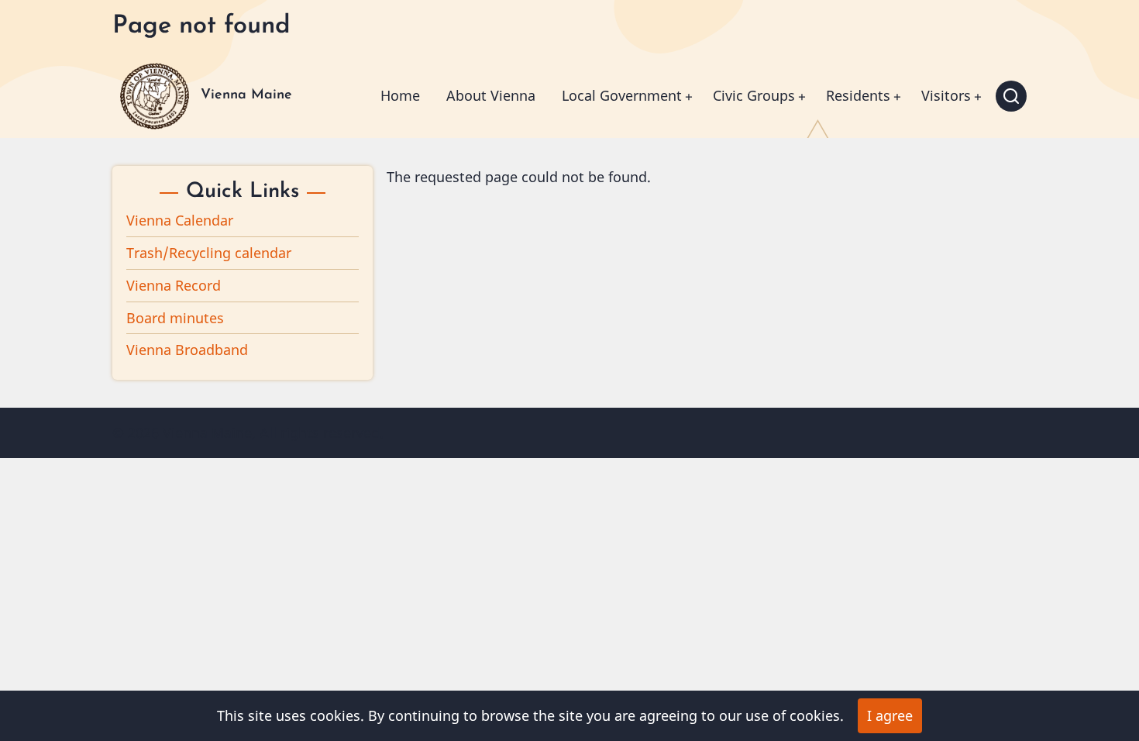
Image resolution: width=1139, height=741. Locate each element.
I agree (890, 715)
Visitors (946, 95)
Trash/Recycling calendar (208, 252)
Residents (858, 95)
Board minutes (175, 317)
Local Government (622, 95)
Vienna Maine (246, 95)
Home (400, 95)
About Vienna (490, 95)
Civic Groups (754, 95)
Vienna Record (173, 285)
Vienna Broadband (187, 349)
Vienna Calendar (179, 220)
